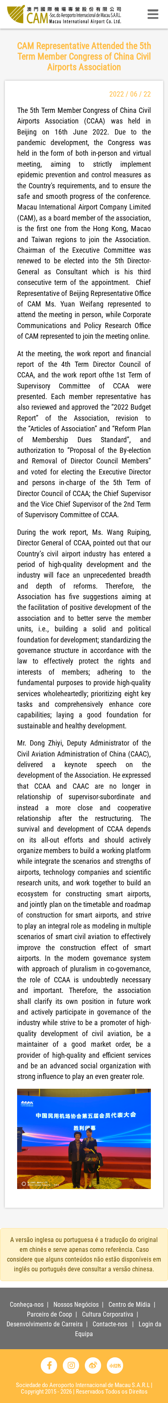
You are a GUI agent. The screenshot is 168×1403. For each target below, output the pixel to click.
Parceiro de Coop (49, 1314)
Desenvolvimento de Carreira (45, 1324)
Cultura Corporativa (107, 1314)
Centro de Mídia (129, 1304)
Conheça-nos (27, 1304)
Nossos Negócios (76, 1304)
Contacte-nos (110, 1324)
